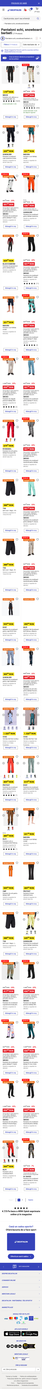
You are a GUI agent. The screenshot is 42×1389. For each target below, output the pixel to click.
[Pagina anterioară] (3, 1266)
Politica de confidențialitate (28, 1376)
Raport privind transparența (25, 1383)
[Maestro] (16, 1319)
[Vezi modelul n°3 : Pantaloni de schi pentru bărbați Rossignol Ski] (14, 440)
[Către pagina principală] (14, 10)
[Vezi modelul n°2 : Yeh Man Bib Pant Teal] (33, 728)
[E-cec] (31, 1319)
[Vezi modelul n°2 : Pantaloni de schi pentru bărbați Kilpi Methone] (8, 1161)
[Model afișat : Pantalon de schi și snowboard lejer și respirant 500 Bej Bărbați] (29, 86)
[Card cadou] (26, 1319)
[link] (21, 1256)
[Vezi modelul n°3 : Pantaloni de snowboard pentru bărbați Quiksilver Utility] (35, 932)
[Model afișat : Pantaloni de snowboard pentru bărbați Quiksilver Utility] (27, 932)
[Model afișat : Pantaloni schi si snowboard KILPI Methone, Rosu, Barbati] (4, 1161)
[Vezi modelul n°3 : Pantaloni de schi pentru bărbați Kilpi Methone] (12, 1161)
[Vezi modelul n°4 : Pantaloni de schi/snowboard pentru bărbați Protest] (16, 776)
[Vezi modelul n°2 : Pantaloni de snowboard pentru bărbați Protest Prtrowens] (8, 776)
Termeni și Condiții (11, 1376)
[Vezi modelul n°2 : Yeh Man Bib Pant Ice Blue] (8, 728)
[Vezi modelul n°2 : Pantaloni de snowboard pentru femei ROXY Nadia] (31, 776)
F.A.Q (12, 1383)
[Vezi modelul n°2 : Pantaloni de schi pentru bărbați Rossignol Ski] (10, 440)
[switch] (5, 58)
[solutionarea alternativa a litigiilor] (21, 1359)
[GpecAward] (29, 1348)
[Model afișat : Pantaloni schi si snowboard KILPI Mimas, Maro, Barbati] (8, 828)
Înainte (30, 1200)
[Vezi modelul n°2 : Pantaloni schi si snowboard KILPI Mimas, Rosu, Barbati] (12, 828)
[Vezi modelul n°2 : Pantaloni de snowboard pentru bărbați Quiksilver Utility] (31, 932)
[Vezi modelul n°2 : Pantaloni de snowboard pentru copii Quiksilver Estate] (12, 145)
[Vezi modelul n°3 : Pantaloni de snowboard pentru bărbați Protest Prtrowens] (12, 776)
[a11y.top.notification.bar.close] (39, 3)
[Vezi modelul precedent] (24, 73)
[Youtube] (12, 1347)
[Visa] (6, 1318)
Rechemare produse (13, 1385)
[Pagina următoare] (38, 1266)
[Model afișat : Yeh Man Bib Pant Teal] (29, 728)
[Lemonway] (23, 1323)
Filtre (10, 45)
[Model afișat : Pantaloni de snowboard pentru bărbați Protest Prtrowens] (4, 776)
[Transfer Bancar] (21, 1319)
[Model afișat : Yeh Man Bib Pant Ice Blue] (4, 728)
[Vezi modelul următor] (38, 73)
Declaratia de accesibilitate (30, 1385)
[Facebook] (8, 1347)
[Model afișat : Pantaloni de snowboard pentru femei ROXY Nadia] (27, 776)
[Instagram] (16, 1347)
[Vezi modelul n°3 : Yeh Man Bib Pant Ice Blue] (12, 728)
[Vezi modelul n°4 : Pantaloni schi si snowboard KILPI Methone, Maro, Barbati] (16, 1161)
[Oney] (36, 1318)
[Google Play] (29, 1335)
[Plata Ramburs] (18, 1323)
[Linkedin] (20, 1347)
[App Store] (12, 1335)
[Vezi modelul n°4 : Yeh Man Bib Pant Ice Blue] (16, 728)
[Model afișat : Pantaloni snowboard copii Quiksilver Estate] (8, 145)
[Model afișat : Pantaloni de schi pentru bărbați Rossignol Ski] (6, 440)
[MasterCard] (11, 1319)
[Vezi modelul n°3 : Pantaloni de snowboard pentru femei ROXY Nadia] (35, 776)
